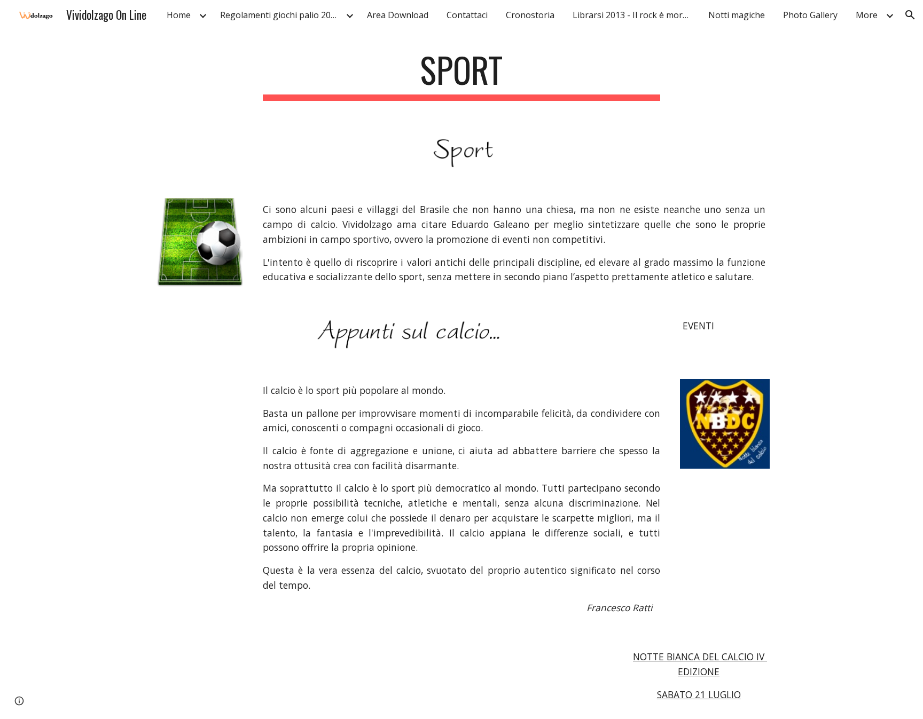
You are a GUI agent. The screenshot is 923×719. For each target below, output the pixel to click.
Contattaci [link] (467, 15)
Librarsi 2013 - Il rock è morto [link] (632, 15)
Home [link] (179, 15)
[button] (910, 15)
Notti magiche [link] (736, 15)
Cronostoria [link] (530, 15)
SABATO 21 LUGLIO (699, 694)
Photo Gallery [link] (810, 15)
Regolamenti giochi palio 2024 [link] (280, 15)
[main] (461, 75)
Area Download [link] (397, 15)
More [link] (867, 15)
